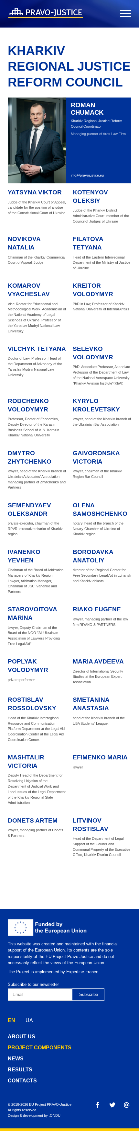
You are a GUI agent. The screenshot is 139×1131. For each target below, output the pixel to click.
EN (11, 1020)
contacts (22, 1080)
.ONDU (54, 1115)
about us (21, 1036)
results (20, 1069)
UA (29, 1020)
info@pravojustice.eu (87, 175)
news (16, 1058)
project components (39, 1047)
